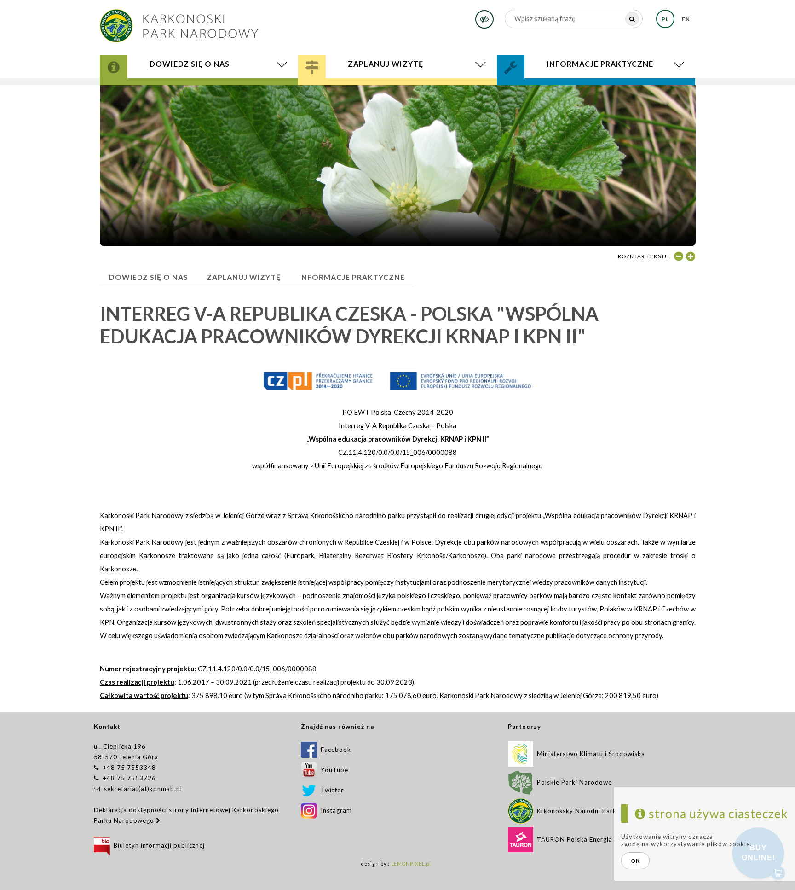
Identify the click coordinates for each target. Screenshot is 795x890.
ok (635, 860)
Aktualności (151, 93)
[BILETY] (398, 94)
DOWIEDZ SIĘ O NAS (148, 277)
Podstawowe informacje (365, 86)
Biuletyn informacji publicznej (157, 845)
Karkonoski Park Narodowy (174, 87)
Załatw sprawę (541, 86)
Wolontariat (542, 89)
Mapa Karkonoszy (154, 89)
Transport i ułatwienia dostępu (383, 93)
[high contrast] (484, 19)
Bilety (398, 94)
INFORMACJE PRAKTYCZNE (352, 277)
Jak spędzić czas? (349, 87)
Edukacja (336, 89)
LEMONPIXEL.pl (411, 864)
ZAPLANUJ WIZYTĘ (244, 277)
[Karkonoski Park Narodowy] (179, 23)
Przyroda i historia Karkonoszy (182, 86)
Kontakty (533, 87)
